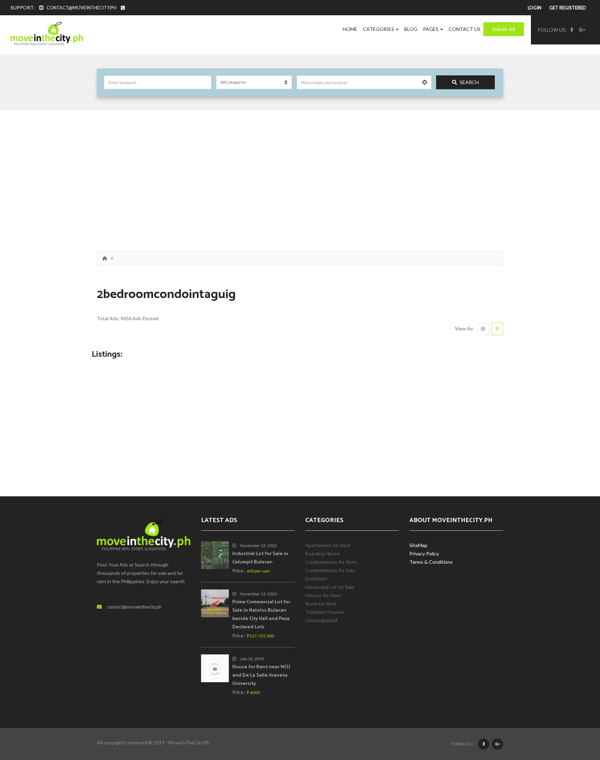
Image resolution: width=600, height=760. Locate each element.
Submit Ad (503, 29)
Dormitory (316, 578)
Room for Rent (321, 603)
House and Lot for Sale (329, 587)
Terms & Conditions (431, 562)
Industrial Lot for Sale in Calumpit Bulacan (260, 558)
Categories (379, 29)
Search (469, 82)
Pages (431, 29)
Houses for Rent (323, 595)
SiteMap (418, 545)
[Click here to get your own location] (425, 82)
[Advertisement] (300, 172)
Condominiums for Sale (330, 570)
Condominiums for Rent (331, 562)
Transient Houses (324, 612)
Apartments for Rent (328, 545)
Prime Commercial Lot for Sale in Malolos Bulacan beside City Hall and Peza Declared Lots (261, 614)
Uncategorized (321, 620)
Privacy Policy (424, 553)
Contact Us (465, 29)
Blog (410, 29)
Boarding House (322, 553)
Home (350, 29)
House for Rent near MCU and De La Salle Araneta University (261, 675)
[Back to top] (577, 716)
